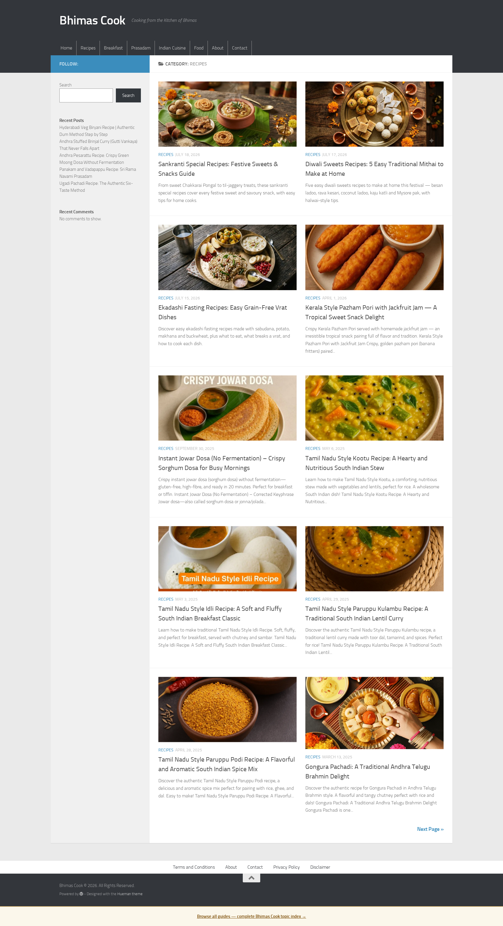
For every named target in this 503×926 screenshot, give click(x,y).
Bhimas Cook (92, 20)
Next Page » (430, 829)
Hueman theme (130, 894)
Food (198, 48)
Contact (239, 48)
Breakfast (113, 48)
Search (65, 85)
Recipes (88, 48)
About (218, 48)
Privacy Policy (286, 867)
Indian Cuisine (172, 48)
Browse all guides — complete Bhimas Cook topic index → (251, 916)
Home (66, 48)
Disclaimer (320, 867)
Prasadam (140, 48)
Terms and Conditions (194, 867)
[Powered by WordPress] (81, 894)
